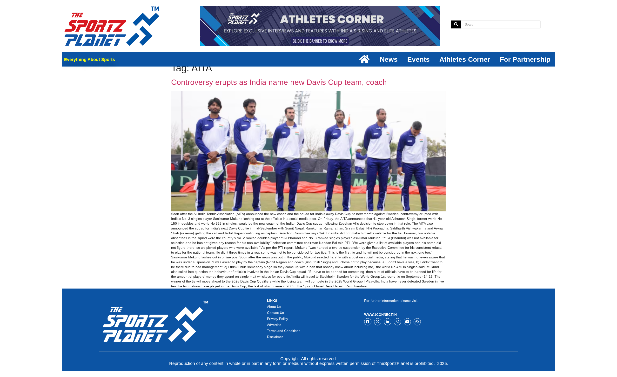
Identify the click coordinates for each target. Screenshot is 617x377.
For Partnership (525, 59)
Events (418, 59)
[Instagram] (397, 321)
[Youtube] (407, 321)
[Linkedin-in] (387, 321)
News (389, 59)
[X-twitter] (377, 321)
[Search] (456, 24)
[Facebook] (367, 321)
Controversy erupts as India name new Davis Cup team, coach (279, 82)
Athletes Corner (464, 59)
